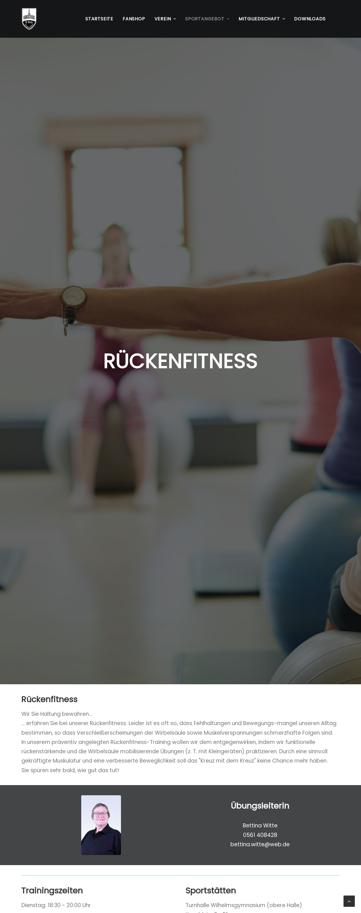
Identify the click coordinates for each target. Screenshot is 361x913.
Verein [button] (163, 18)
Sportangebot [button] (204, 18)
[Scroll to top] (349, 901)
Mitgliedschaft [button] (259, 18)
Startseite (99, 18)
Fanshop (134, 18)
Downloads (309, 18)
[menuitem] (99, 19)
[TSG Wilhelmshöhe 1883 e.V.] (29, 19)
